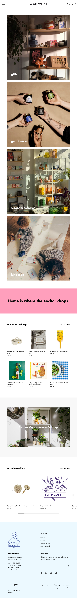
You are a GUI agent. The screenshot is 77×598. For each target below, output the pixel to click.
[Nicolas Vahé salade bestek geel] (60, 370)
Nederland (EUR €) (13, 585)
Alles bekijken (65, 325)
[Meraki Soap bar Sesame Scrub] (38, 339)
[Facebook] (42, 573)
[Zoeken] (69, 4)
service (43, 540)
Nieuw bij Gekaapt (17, 324)
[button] (12, 490)
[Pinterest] (51, 573)
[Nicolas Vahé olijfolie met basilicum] (17, 370)
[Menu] (3, 4)
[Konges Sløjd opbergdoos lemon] (17, 339)
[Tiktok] (56, 573)
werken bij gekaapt (55, 585)
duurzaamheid (45, 546)
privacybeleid (65, 585)
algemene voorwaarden (62, 588)
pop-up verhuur (46, 543)
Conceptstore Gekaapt (14, 591)
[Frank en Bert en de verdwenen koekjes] (38, 370)
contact (43, 537)
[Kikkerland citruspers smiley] (60, 339)
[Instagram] (46, 573)
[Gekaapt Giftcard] (55, 489)
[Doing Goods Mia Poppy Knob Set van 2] (22, 489)
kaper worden (45, 585)
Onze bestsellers (16, 468)
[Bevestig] (68, 566)
